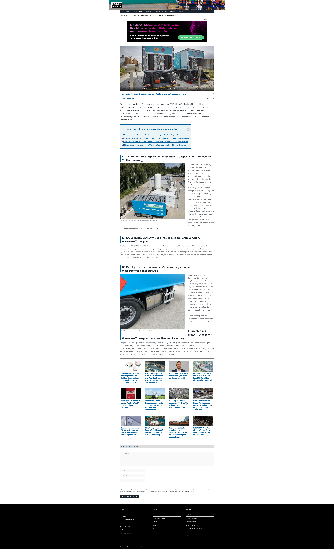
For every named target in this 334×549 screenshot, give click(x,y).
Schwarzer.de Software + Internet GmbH (131, 547)
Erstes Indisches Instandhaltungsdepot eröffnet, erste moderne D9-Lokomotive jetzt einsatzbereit (178, 432)
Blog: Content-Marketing (192, 515)
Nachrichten (137, 11)
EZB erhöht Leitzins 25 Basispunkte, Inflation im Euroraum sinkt (178, 375)
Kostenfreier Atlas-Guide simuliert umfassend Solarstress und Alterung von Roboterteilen (154, 405)
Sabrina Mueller (128, 99)
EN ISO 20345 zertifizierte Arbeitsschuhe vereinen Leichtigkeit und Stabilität (202, 431)
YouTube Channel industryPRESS (194, 528)
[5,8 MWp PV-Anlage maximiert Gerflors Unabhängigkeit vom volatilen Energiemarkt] (179, 393)
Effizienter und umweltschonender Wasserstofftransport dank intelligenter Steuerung (155, 145)
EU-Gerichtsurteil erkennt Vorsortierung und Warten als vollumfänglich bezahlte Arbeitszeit (202, 405)
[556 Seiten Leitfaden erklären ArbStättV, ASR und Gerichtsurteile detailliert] (131, 393)
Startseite (125, 11)
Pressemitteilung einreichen (165, 11)
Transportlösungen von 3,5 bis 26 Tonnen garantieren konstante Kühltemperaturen (130, 431)
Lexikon (148, 11)
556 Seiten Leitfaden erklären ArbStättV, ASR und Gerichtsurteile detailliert (131, 404)
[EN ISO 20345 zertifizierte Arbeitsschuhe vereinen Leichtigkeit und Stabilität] (203, 421)
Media (181, 11)
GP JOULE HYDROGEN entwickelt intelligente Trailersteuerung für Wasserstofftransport (156, 138)
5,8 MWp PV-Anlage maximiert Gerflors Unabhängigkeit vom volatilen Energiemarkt (179, 404)
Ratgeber (155, 525)
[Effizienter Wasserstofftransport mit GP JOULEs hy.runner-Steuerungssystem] (167, 68)
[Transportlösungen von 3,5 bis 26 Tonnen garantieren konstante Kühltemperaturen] (131, 421)
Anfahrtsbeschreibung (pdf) (127, 519)
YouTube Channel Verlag (192, 525)
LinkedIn (188, 532)
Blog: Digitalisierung (191, 521)
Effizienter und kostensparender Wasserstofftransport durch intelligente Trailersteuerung (156, 135)
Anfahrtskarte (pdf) (125, 526)
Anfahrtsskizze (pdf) (125, 523)
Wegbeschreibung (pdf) (126, 530)
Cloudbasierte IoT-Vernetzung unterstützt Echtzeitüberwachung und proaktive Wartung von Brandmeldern (130, 378)
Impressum (123, 516)
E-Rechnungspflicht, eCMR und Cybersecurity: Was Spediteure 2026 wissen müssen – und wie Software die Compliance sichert (154, 378)
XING (187, 535)
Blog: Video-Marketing (191, 518)
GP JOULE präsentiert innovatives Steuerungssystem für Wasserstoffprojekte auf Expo (155, 141)
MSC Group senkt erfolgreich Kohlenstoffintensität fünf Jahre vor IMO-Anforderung (155, 431)
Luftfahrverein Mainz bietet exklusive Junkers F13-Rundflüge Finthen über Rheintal (202, 376)
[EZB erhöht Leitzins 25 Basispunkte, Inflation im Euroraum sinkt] (179, 366)
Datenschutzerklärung (189, 491)
